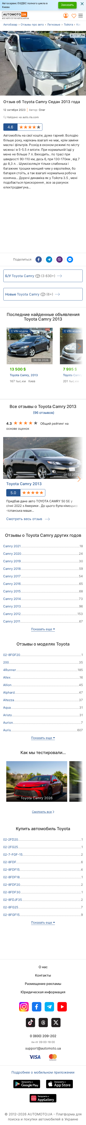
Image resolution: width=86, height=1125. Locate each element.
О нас (43, 967)
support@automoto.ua (43, 1048)
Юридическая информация (43, 992)
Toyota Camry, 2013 (24, 375)
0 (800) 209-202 (43, 1036)
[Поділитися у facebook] (38, 259)
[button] (82, 15)
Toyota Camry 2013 (24, 484)
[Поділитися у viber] (59, 259)
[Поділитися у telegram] (49, 259)
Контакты (43, 975)
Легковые (53, 24)
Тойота (68, 24)
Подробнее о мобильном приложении (43, 1072)
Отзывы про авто (32, 24)
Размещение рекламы (43, 984)
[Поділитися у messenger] (70, 259)
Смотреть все (42, 811)
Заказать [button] (67, 4)
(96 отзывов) (43, 413)
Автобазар (10, 24)
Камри (80, 24)
